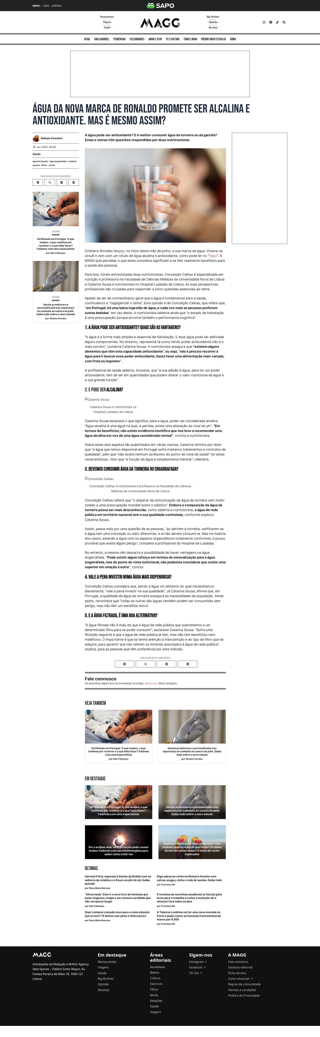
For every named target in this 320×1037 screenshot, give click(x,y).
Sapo (213, 256)
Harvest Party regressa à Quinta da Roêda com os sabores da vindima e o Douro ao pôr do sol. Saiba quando (118, 880)
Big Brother (213, 16)
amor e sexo (155, 39)
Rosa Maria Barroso (99, 888)
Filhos (154, 989)
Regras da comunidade (244, 984)
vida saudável (101, 39)
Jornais (56, 6)
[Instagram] (264, 22)
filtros (44, 165)
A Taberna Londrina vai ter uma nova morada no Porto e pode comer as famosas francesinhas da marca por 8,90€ (189, 916)
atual (87, 39)
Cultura (155, 978)
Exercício (156, 984)
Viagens (107, 22)
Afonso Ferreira (57, 318)
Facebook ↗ (197, 967)
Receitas (213, 27)
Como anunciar (240, 979)
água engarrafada (58, 161)
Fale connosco (238, 962)
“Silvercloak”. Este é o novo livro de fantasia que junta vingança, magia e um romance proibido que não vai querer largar (118, 898)
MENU (36, 6)
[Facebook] (270, 22)
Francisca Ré (168, 884)
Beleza (154, 972)
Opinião (213, 22)
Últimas (91, 868)
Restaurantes (107, 16)
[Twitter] (277, 22)
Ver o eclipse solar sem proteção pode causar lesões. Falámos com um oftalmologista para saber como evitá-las (118, 851)
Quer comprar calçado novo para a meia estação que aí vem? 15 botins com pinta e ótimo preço (117, 914)
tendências (119, 39)
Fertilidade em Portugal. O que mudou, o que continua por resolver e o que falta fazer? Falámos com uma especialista (55, 243)
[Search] (284, 22)
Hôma (233, 39)
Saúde (107, 27)
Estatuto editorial (240, 967)
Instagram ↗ (198, 962)
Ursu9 (52, 165)
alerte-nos (151, 683)
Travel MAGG (190, 39)
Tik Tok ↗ (195, 973)
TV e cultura (172, 39)
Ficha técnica (237, 973)
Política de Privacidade (244, 995)
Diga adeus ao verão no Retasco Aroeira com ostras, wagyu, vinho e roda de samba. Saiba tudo (189, 878)
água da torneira (40, 161)
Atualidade (157, 967)
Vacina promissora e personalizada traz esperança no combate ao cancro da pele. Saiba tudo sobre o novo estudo (55, 309)
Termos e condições (242, 990)
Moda (154, 995)
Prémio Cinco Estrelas (213, 39)
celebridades (137, 39)
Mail (46, 6)
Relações (156, 1001)
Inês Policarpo (57, 253)
